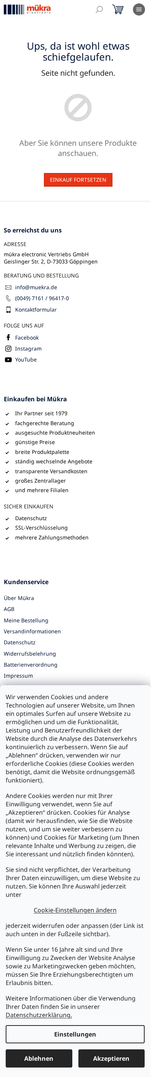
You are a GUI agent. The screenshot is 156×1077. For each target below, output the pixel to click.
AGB (9, 609)
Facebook (27, 337)
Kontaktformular (36, 309)
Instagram (28, 348)
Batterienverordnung (31, 664)
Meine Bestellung (26, 620)
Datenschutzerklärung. (39, 1015)
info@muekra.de (36, 287)
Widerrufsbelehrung (30, 653)
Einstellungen (75, 1034)
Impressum (18, 675)
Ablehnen (38, 1058)
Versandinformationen (32, 631)
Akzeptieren (111, 1058)
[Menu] (139, 9)
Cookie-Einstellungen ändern (75, 910)
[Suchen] (99, 9)
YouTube (26, 359)
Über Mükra (19, 598)
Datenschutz (20, 642)
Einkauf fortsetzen (78, 179)
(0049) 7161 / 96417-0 (42, 298)
